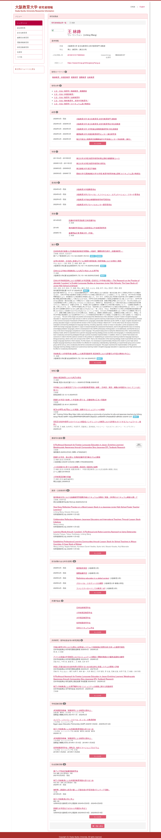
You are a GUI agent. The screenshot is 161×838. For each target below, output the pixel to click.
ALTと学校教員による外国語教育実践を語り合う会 (73, 729)
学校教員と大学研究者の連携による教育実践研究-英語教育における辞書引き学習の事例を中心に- (92, 353)
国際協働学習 (81, 573)
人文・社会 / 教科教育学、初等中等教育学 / (71, 100)
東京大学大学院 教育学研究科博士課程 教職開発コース (98, 158)
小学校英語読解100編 (62, 476)
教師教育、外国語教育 (61, 77)
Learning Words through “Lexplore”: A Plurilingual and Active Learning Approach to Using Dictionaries (94, 531)
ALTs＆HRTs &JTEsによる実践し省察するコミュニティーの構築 (79, 409)
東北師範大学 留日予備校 (86, 168)
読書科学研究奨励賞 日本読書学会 (82, 220)
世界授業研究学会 (83, 622)
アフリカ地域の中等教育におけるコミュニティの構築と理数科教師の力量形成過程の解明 (88, 656)
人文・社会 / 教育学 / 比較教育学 (67, 97)
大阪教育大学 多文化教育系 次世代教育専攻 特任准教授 (98, 123)
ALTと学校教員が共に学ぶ (63, 799)
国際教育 (82, 77)
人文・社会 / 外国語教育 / (64, 94)
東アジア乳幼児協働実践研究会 (65, 771)
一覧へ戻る (98, 826)
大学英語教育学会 (83, 617)
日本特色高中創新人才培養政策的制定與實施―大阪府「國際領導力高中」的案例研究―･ (88, 251)
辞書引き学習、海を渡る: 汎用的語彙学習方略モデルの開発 (76, 457)
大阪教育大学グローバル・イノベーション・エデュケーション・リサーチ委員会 (108, 194)
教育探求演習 (81, 568)
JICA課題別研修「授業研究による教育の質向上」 (73, 710)
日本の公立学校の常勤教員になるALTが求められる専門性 (76, 270)
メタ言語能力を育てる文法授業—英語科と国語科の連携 (75, 466)
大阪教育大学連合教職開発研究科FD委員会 (93, 199)
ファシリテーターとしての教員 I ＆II (90, 588)
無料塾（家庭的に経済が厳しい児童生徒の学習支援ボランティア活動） (81, 789)
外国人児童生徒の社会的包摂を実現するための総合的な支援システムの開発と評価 (86, 666)
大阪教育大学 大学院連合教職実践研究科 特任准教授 (97, 129)
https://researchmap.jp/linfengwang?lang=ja (84, 63)
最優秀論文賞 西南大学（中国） (81, 233)
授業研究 (74, 77)
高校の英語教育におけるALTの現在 (67, 377)
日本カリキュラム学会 (85, 627)
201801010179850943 (76, 55)
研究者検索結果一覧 (59, 22)
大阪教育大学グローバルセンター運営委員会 (94, 204)
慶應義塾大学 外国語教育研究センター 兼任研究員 (96, 134)
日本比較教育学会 (83, 607)
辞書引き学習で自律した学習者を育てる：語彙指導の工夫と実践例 (79, 399)
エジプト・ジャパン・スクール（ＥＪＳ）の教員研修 (74, 719)
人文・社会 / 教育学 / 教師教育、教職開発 (70, 91)
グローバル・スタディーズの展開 (89, 583)
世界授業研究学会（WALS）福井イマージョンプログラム (76, 747)
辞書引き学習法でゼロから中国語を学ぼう (70, 808)
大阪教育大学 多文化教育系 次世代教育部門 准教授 (96, 118)
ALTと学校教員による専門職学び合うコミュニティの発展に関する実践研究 (83, 686)
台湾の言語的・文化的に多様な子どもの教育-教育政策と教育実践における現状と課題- (87, 260)
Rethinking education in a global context (92, 578)
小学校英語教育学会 (84, 612)
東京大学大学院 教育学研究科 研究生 (91, 163)
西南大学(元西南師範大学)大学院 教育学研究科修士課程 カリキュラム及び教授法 (108, 173)
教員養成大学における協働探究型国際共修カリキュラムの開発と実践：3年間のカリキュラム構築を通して (95, 497)
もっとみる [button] (97, 143)
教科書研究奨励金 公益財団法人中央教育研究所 (87, 227)
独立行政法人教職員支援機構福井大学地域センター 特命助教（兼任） (104, 139)
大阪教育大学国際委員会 (86, 189)
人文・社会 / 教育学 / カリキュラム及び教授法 (72, 103)
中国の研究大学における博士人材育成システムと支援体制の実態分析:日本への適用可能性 (89, 647)
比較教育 (90, 77)
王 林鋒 (74, 31)
